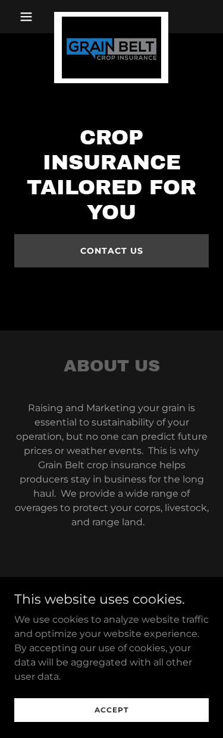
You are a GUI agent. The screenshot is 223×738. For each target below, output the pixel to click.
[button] (28, 17)
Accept (111, 709)
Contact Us (111, 250)
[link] (111, 16)
